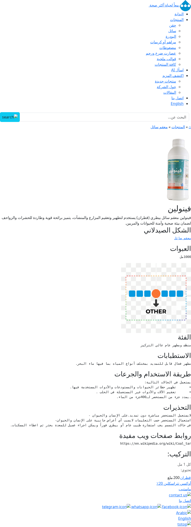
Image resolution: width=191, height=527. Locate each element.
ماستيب (185, 489)
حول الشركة (166, 86)
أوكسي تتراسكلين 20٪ (174, 483)
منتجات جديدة (165, 81)
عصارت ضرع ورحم (161, 53)
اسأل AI (177, 70)
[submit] (10, 117)
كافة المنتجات (165, 64)
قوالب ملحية (166, 58)
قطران (185, 477)
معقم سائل (159, 126)
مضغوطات (167, 47)
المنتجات (177, 19)
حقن (172, 25)
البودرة (171, 36)
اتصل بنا (177, 98)
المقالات (169, 92)
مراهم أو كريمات (163, 42)
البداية (179, 14)
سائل (172, 30)
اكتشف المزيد (173, 75)
